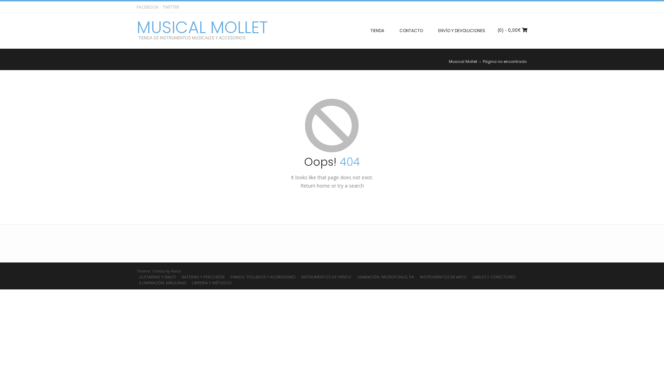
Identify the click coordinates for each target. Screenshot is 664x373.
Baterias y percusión (203, 276)
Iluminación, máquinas (162, 282)
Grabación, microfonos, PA (385, 276)
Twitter (171, 7)
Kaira (176, 271)
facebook (147, 7)
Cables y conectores (493, 276)
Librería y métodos (211, 282)
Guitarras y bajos (157, 276)
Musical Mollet (202, 27)
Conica (158, 271)
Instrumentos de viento (326, 276)
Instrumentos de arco (443, 276)
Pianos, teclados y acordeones (262, 276)
